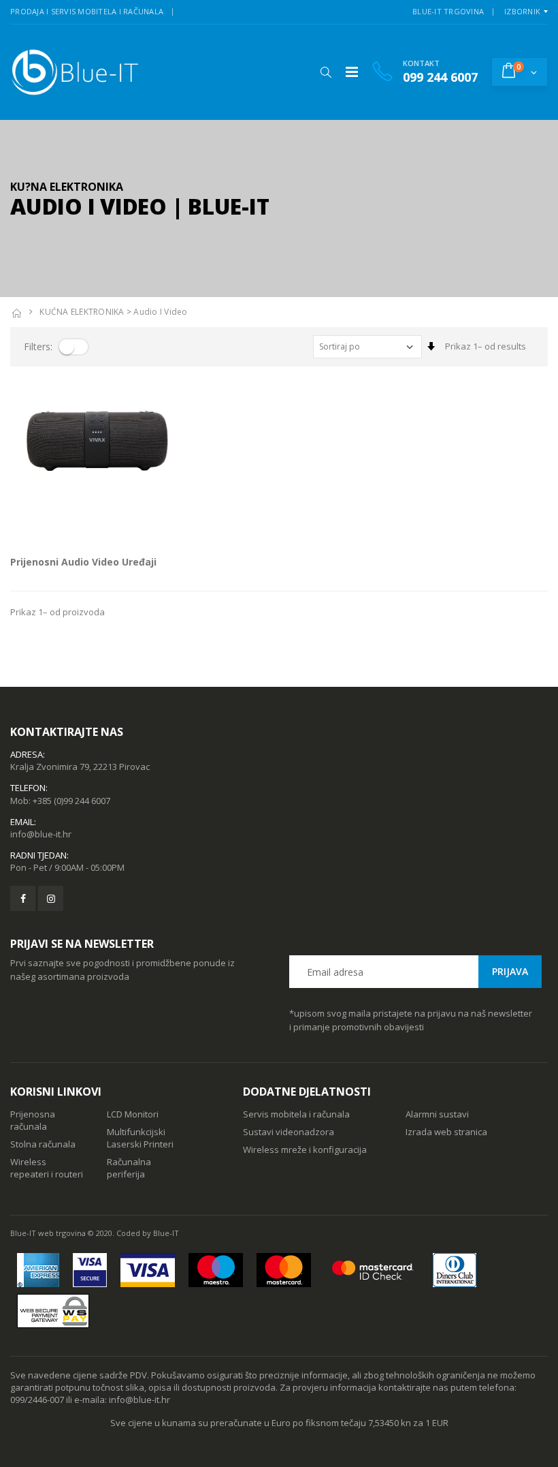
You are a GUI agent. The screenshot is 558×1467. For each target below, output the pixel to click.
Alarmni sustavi (437, 1114)
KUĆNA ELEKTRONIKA (81, 312)
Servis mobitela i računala (296, 1114)
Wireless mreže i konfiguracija (305, 1149)
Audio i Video (160, 312)
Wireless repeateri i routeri (46, 1168)
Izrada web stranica (446, 1132)
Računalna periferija (129, 1168)
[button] (325, 72)
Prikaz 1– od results (485, 346)
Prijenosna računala (32, 1120)
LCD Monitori (133, 1114)
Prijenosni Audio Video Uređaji (83, 561)
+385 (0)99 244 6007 (71, 800)
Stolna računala (43, 1144)
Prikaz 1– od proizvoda (57, 612)
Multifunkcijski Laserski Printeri (140, 1138)
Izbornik (522, 11)
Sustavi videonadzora (288, 1132)
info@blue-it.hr (40, 834)
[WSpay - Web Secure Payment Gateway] (53, 1311)
